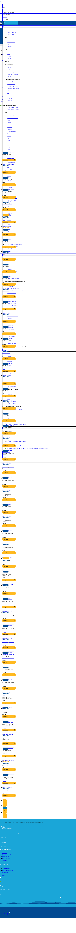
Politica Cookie (5, 872)
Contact (3, 862)
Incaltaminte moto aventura (12, 273)
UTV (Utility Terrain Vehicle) (11, 386)
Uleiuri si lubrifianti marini (11, 84)
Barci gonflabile (9, 46)
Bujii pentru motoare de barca (12, 90)
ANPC (3, 874)
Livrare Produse (5, 856)
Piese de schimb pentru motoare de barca (14, 81)
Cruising (8, 54)
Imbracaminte (9, 213)
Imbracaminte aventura (11, 336)
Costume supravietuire (11, 162)
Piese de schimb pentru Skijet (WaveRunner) (14, 242)
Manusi (8, 399)
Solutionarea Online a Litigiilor (8, 875)
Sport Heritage (9, 361)
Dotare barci (9, 100)
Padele (8, 224)
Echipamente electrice (11, 102)
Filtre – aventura (10, 286)
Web (4, 914)
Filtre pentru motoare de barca (12, 86)
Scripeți (8, 147)
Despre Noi (4, 853)
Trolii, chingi (9, 76)
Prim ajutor (9, 176)
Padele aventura (10, 325)
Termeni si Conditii (6, 868)
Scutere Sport (9, 373)
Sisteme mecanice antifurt (11, 200)
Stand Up (9, 58)
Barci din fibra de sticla (11, 42)
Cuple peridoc (9, 67)
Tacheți (8, 149)
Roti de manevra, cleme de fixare (12, 74)
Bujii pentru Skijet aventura (11, 299)
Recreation (9, 56)
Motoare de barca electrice (11, 34)
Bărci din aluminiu (10, 39)
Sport (8, 51)
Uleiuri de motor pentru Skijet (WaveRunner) (14, 244)
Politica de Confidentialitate (7, 870)
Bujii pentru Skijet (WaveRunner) (12, 248)
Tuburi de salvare (10, 187)
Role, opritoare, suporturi (11, 72)
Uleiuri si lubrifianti (10, 411)
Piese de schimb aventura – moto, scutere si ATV (15, 290)
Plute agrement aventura (11, 322)
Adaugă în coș (5, 172)
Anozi (8, 93)
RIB (7, 44)
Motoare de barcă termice (11, 32)
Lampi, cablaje (9, 69)
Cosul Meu (4, 860)
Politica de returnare (6, 858)
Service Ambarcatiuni (6, 854)
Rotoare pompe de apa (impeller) (12, 88)
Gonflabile (9, 211)
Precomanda (5, 160)
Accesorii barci (9, 98)
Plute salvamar (9, 173)
